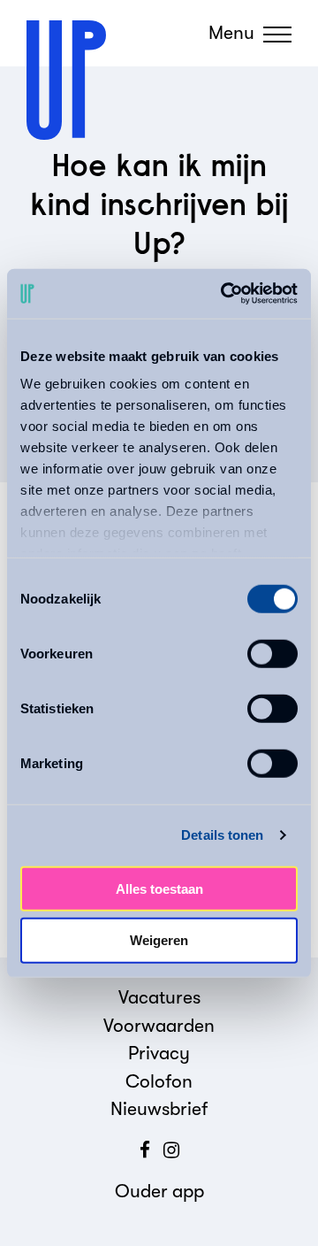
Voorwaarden (159, 1025)
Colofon (159, 1081)
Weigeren (159, 940)
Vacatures (159, 997)
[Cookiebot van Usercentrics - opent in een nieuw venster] (224, 293)
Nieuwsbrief (159, 1108)
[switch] (272, 653)
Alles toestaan (159, 888)
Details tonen (222, 834)
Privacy (159, 1053)
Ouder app (159, 1191)
